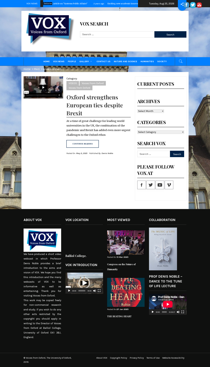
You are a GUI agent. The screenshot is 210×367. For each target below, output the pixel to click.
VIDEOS (73, 83)
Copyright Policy (118, 357)
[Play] (69, 292)
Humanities (147, 61)
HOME (46, 61)
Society (162, 61)
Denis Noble (107, 153)
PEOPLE (72, 61)
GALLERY (84, 61)
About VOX (101, 357)
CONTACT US (103, 61)
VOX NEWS (59, 61)
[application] (84, 283)
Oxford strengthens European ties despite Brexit (94, 105)
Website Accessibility (173, 357)
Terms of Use (153, 357)
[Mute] (94, 292)
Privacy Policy (137, 357)
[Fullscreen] (99, 292)
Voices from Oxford (79, 87)
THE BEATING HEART (119, 316)
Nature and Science (125, 61)
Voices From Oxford (93, 83)
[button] (84, 283)
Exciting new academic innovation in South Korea (85, 3)
